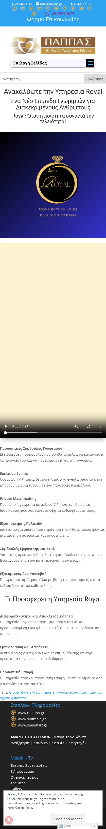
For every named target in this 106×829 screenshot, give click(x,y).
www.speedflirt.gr (32, 725)
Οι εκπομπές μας (24, 777)
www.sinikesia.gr (32, 719)
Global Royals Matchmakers (32, 692)
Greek (67, 826)
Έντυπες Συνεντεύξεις (29, 765)
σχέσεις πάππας (13, 698)
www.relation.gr (31, 712)
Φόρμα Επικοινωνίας (53, 19)
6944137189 (82, 4)
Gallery (16, 788)
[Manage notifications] (9, 820)
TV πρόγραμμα (22, 771)
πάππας (94, 692)
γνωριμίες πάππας (71, 692)
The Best (18, 783)
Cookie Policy (24, 808)
